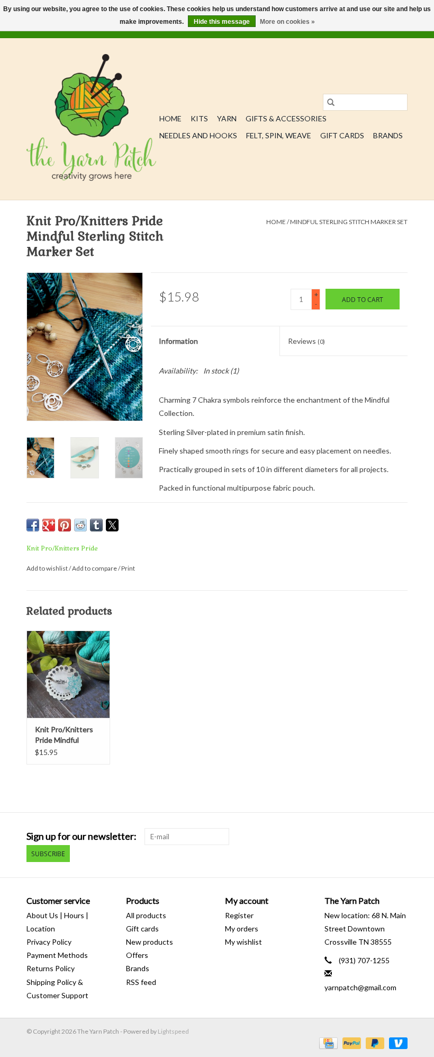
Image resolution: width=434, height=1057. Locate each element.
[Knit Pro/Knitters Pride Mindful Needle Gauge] (68, 674)
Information (178, 340)
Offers (137, 955)
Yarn (227, 118)
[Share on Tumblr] (96, 525)
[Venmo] (396, 1042)
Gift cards (342, 135)
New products (149, 941)
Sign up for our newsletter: (81, 836)
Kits (199, 118)
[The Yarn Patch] (91, 119)
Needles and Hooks (198, 135)
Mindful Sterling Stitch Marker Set (349, 222)
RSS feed (141, 982)
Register (239, 915)
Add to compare (95, 568)
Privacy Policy (48, 941)
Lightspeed (173, 1031)
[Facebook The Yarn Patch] (380, 836)
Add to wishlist (47, 568)
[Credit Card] (326, 1042)
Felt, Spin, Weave (278, 135)
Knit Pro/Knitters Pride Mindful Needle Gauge (64, 735)
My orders (241, 928)
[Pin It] (64, 525)
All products (146, 915)
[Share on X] (112, 525)
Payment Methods (57, 955)
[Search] (331, 102)
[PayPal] (350, 1042)
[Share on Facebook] (32, 525)
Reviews (306, 340)
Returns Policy (50, 968)
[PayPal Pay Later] (373, 1042)
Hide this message (222, 21)
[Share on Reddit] (80, 525)
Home (170, 118)
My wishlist (243, 941)
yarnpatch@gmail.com (360, 987)
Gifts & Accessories (286, 118)
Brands (388, 135)
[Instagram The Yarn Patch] (399, 836)
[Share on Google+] (48, 525)
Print (128, 568)
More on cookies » (287, 21)
